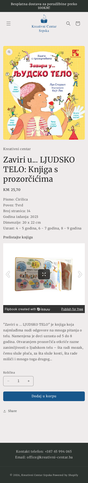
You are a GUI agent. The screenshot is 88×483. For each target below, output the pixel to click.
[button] (8, 23)
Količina (9, 372)
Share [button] (12, 411)
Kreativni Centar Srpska (36, 475)
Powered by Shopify (65, 475)
